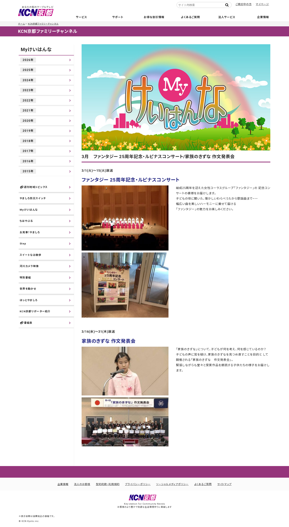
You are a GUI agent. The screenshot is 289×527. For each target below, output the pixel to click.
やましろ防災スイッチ (33, 198)
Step (23, 243)
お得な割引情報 (154, 17)
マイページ (262, 4)
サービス (81, 17)
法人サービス (226, 17)
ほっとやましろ (29, 300)
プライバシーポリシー (138, 484)
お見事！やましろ (30, 232)
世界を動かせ (28, 288)
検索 (228, 5)
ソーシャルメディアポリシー (172, 484)
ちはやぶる (26, 220)
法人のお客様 (82, 484)
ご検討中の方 (244, 4)
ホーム (21, 24)
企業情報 (263, 17)
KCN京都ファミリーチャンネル (43, 24)
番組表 (28, 322)
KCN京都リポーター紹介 (35, 311)
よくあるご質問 (190, 17)
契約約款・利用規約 (108, 484)
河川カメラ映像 (29, 266)
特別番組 (25, 277)
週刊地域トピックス (36, 187)
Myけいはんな (36, 49)
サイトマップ (224, 484)
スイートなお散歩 (30, 254)
